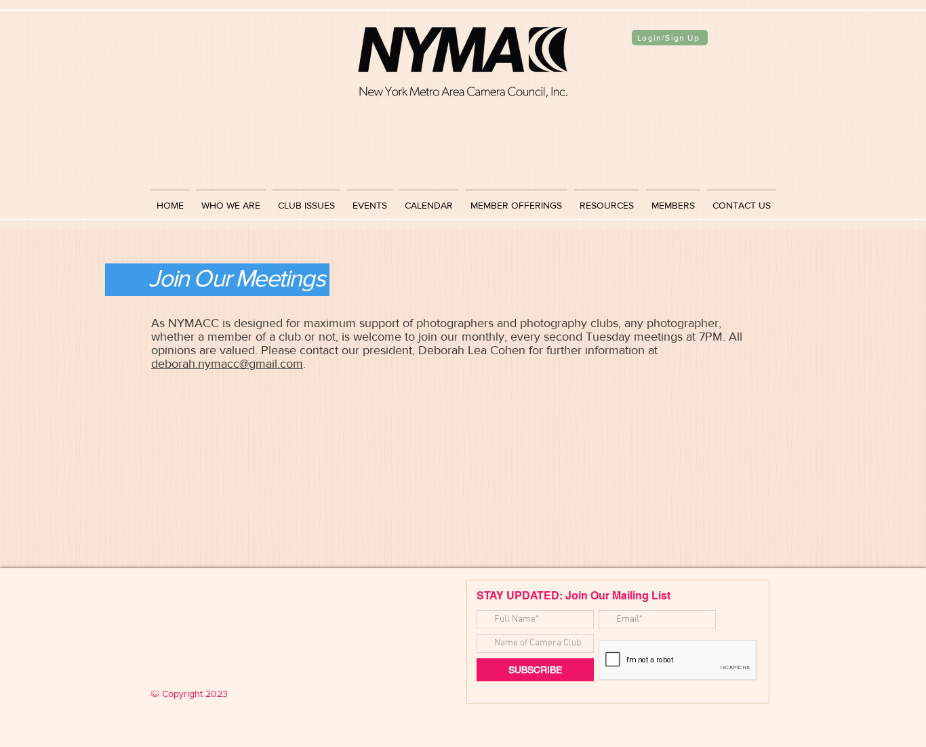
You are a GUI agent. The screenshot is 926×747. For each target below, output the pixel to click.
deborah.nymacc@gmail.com (227, 363)
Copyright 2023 (189, 693)
